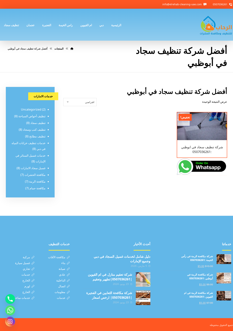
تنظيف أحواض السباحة (32, 116)
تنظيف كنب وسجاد (34, 130)
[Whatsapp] (10, 310)
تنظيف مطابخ (37, 136)
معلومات (60, 292)
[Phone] (10, 299)
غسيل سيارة (22, 263)
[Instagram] (10, 321)
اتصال (61, 286)
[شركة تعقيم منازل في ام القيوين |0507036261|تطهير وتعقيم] (143, 279)
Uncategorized (31, 109)
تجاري (26, 269)
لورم (27, 286)
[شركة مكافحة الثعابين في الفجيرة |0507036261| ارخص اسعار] (143, 298)
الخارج (26, 280)
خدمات (25, 275)
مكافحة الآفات (56, 257)
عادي (62, 275)
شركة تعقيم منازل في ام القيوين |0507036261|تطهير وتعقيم (110, 276)
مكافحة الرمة (37, 181)
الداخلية (60, 280)
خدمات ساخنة (21, 298)
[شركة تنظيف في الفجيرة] (216, 24)
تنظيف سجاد (38, 123)
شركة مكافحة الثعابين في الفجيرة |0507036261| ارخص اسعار (109, 295)
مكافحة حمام (37, 188)
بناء (63, 263)
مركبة (26, 257)
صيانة (62, 269)
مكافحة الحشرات (35, 175)
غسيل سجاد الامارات (33, 168)
